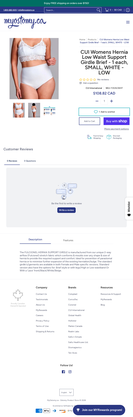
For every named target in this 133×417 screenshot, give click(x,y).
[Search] (98, 10)
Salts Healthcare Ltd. (78, 342)
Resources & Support (111, 294)
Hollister (72, 320)
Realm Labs (73, 331)
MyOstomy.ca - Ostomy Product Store (63, 400)
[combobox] (70, 10)
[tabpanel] (66, 258)
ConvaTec (73, 299)
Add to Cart (89, 121)
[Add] (111, 101)
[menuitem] (113, 10)
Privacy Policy (42, 320)
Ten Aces (72, 352)
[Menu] (128, 22)
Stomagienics (75, 347)
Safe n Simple (75, 337)
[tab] (35, 240)
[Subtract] (97, 101)
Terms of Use (42, 326)
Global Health (74, 315)
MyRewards (41, 310)
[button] (63, 371)
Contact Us (41, 294)
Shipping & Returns (45, 331)
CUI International (94, 88)
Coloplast (72, 294)
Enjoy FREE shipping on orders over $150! (66, 3)
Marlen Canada (75, 326)
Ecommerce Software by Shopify (66, 406)
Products (92, 39)
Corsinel (72, 304)
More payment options (116, 128)
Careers (39, 315)
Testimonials (42, 299)
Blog (103, 304)
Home (82, 39)
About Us (40, 304)
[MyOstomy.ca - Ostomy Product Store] (25, 22)
